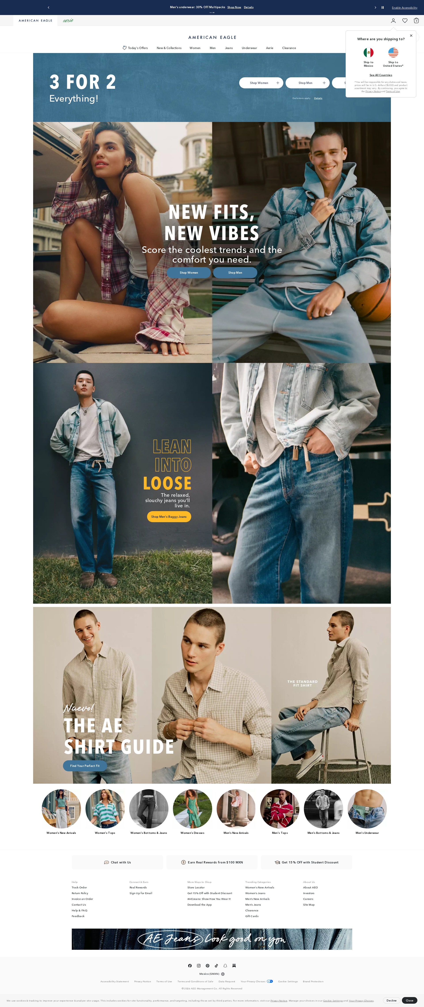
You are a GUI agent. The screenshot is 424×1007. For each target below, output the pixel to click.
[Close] (411, 35)
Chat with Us (121, 862)
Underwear (249, 48)
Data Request (227, 981)
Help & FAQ (79, 910)
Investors (308, 893)
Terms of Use (393, 91)
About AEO (310, 887)
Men (213, 48)
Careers (308, 899)
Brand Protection (313, 981)
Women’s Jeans (255, 893)
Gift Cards (251, 916)
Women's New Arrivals (259, 887)
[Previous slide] (48, 7)
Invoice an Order (82, 899)
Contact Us (79, 904)
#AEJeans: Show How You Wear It (209, 899)
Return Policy (80, 893)
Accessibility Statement (114, 981)
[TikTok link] (216, 966)
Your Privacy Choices (361, 1000)
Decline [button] (392, 1000)
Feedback (78, 916)
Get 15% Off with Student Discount (209, 893)
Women (195, 48)
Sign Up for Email (141, 893)
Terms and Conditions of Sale (195, 981)
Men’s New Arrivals (257, 899)
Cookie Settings (333, 1000)
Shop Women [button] (259, 83)
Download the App (199, 904)
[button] (210, 12)
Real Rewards (138, 887)
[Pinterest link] (207, 966)
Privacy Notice (279, 1000)
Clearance (289, 48)
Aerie (269, 48)
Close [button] (410, 1000)
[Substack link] (234, 966)
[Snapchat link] (225, 966)
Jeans (229, 48)
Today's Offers (138, 48)
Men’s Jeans (253, 904)
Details (249, 7)
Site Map (309, 904)
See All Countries (381, 75)
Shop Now (234, 7)
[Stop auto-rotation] (382, 7)
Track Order (79, 887)
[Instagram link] (199, 966)
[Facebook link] (190, 966)
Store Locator (195, 887)
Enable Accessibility (404, 7)
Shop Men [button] (305, 83)
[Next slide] (375, 7)
